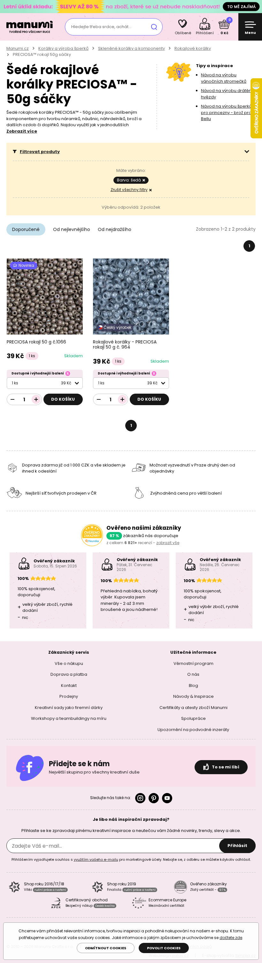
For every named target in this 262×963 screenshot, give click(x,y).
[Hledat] (154, 26)
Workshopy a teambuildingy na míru (68, 718)
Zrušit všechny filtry (129, 189)
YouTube (167, 798)
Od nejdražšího (114, 229)
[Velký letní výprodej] (131, 6)
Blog (193, 685)
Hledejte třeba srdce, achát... (101, 27)
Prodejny (68, 696)
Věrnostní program (193, 663)
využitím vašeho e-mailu (96, 859)
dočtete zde (231, 937)
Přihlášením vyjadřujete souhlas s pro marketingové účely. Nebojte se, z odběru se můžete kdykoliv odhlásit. (131, 859)
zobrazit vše (167, 542)
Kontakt (69, 685)
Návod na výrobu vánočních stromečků (223, 78)
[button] (131, 152)
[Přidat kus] (36, 399)
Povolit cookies (164, 948)
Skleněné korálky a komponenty (131, 48)
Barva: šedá (129, 180)
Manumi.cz (17, 48)
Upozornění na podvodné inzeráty (193, 729)
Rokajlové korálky (192, 48)
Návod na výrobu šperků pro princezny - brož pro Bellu (226, 112)
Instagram (140, 798)
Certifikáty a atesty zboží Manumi (193, 707)
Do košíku (63, 399)
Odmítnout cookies (105, 948)
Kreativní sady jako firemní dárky (69, 707)
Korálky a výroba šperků (63, 48)
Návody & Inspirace (193, 696)
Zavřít (255, 6)
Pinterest (154, 798)
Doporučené (26, 229)
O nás (193, 674)
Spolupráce (193, 718)
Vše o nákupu (69, 663)
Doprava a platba (68, 674)
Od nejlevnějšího (71, 229)
